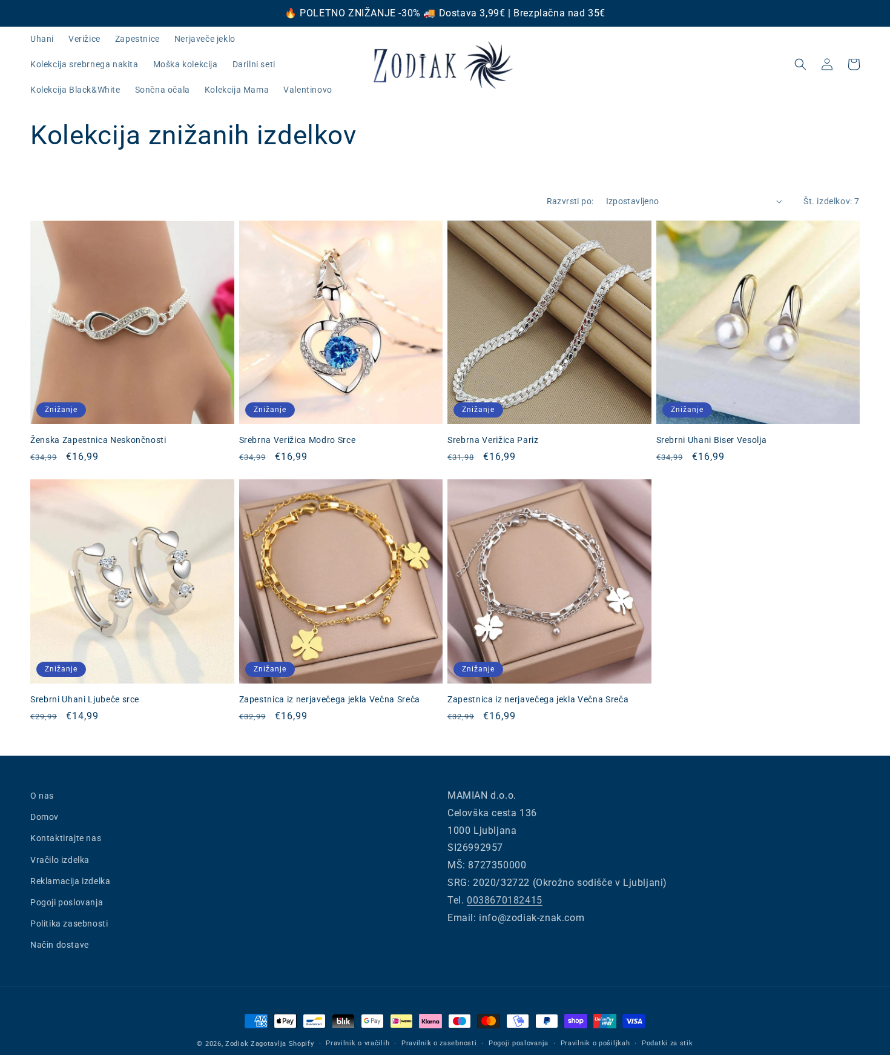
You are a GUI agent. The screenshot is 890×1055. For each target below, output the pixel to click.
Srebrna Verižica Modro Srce (297, 440)
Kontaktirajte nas (65, 838)
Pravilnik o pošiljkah (595, 1043)
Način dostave (59, 945)
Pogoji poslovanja (66, 902)
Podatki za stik (667, 1043)
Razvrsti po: (570, 201)
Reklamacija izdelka (70, 881)
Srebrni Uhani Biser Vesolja (711, 440)
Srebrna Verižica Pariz (493, 440)
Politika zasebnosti (69, 923)
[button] (800, 64)
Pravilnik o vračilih (357, 1043)
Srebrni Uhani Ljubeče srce (84, 699)
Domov (44, 817)
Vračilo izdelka (60, 860)
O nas (42, 795)
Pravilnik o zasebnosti (438, 1043)
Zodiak (236, 1044)
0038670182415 (504, 900)
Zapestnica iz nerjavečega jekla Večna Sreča (329, 699)
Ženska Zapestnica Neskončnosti (98, 440)
